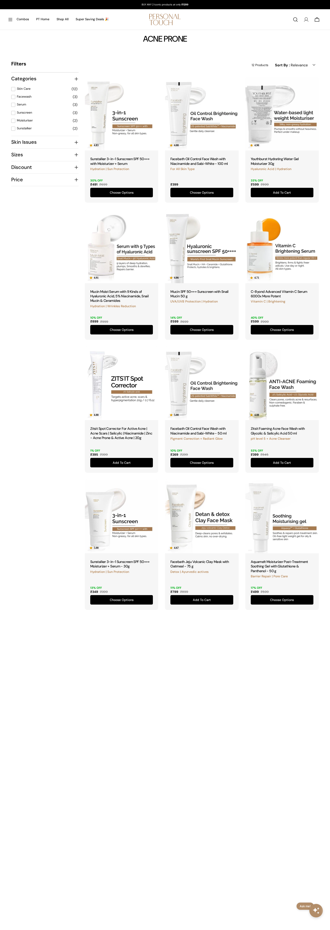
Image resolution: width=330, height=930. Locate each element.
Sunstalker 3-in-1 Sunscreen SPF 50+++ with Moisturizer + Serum (120, 161)
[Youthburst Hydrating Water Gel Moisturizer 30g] (282, 113)
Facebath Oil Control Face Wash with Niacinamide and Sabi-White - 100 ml (199, 161)
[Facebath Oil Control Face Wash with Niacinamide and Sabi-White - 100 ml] (201, 113)
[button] (94, 145)
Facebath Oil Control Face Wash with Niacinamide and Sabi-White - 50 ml (198, 430)
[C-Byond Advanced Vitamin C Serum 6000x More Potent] (282, 246)
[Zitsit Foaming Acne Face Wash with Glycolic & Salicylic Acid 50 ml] (282, 383)
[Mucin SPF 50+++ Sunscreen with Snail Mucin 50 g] (201, 246)
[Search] (295, 19)
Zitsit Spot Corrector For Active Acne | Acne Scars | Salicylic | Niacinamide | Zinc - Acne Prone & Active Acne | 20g (121, 433)
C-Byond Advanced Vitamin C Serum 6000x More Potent (279, 293)
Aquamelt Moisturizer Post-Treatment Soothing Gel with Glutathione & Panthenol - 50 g (279, 566)
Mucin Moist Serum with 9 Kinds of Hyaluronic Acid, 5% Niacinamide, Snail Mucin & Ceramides (119, 296)
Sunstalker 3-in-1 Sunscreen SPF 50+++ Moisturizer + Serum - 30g (120, 564)
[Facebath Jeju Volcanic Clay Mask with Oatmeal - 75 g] (201, 516)
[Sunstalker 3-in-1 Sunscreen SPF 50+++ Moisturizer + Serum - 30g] (121, 516)
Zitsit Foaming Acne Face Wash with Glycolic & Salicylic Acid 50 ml (278, 430)
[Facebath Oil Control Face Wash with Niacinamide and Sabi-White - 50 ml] (201, 383)
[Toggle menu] (10, 19)
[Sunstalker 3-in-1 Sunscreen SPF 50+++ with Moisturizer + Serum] (121, 113)
